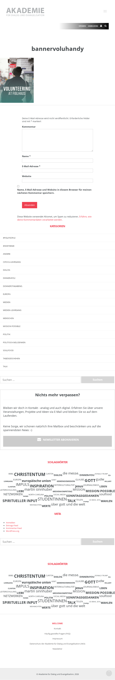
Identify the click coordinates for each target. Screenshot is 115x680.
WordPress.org (12, 531)
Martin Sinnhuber (38, 489)
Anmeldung (93, 26)
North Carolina (36, 494)
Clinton (49, 473)
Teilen (79, 499)
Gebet (53, 480)
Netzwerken (13, 494)
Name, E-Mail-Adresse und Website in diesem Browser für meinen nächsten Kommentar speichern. (54, 191)
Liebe (20, 491)
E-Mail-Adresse (31, 166)
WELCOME (57, 623)
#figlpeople (9, 237)
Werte (46, 506)
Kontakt (57, 628)
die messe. (71, 473)
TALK (5, 366)
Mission (79, 489)
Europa (7, 294)
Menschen (8, 318)
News (25, 496)
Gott (90, 480)
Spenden (82, 26)
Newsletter (57, 648)
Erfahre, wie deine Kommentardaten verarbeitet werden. (54, 218)
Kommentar (29, 126)
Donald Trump (101, 474)
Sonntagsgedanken (82, 495)
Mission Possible (100, 491)
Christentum (29, 474)
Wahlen (106, 501)
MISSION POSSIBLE (12, 326)
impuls (22, 484)
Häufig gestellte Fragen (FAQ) (57, 633)
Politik (6, 334)
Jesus (79, 486)
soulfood (105, 494)
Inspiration (42, 485)
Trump (86, 501)
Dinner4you (9, 278)
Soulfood (8, 350)
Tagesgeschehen (11, 358)
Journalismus (91, 485)
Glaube (79, 479)
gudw (100, 479)
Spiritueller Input (20, 500)
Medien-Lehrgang (12, 310)
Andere (6, 254)
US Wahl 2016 (94, 500)
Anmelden (10, 522)
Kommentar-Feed (14, 528)
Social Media (59, 494)
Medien (6, 302)
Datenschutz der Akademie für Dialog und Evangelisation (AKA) (57, 643)
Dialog (6, 270)
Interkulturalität (64, 485)
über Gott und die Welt (68, 504)
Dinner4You (87, 475)
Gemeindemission (66, 481)
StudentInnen (52, 499)
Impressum (57, 638)
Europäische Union (36, 481)
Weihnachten (35, 505)
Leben (103, 486)
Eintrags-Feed (12, 525)
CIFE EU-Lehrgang (12, 262)
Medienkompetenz (62, 491)
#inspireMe (8, 246)
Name (26, 156)
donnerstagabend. (13, 286)
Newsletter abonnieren (61, 439)
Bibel (11, 473)
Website (26, 176)
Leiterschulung (8, 490)
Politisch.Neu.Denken (14, 342)
